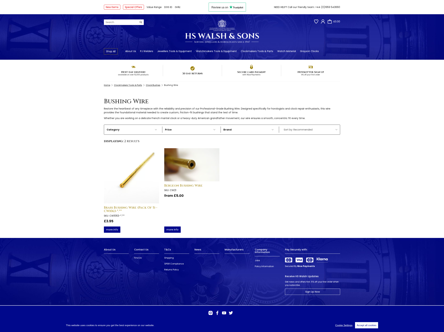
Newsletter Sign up (310, 72)
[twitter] (231, 313)
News (197, 249)
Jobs (257, 260)
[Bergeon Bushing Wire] (191, 164)
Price (168, 129)
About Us (130, 51)
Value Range (154, 7)
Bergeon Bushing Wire (183, 185)
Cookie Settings (343, 325)
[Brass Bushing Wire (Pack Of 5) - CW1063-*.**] (131, 175)
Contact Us (141, 249)
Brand (227, 129)
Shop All (111, 51)
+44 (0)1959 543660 (327, 7)
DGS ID (168, 7)
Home (107, 85)
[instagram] (210, 313)
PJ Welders (146, 51)
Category (113, 129)
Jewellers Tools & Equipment (174, 51)
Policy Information (264, 266)
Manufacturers (234, 249)
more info (112, 229)
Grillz (177, 7)
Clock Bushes (153, 85)
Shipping (169, 257)
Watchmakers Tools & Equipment (216, 51)
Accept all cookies (366, 325)
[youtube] (224, 313)
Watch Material (286, 51)
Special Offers (133, 7)
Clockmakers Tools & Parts (257, 51)
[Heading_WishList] (316, 21)
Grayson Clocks (309, 51)
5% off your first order (310, 74)
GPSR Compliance (174, 263)
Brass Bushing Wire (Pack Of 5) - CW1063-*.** (130, 209)
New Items (112, 7)
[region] (222, 325)
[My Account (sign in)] (323, 21)
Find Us (138, 257)
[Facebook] (217, 313)
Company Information (262, 251)
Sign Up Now (312, 291)
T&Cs (167, 249)
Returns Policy (171, 269)
